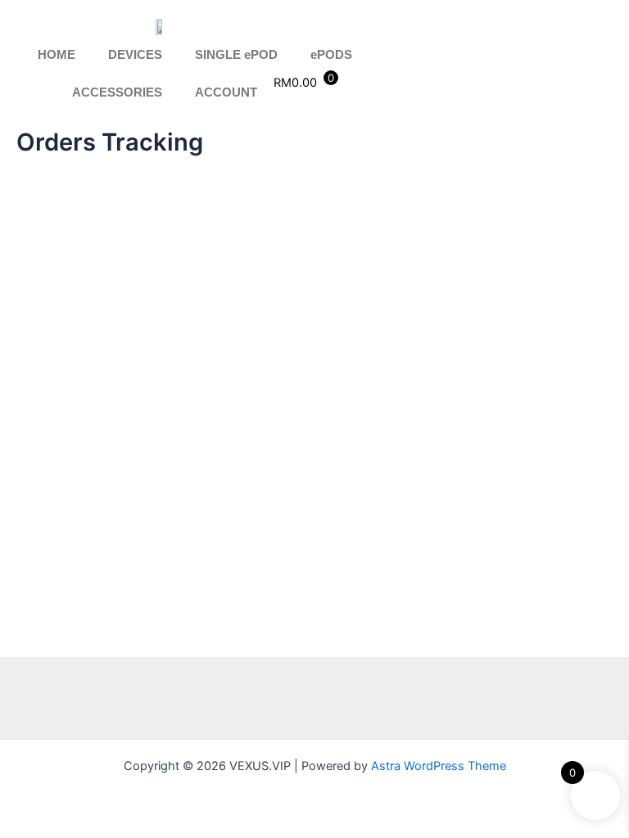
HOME (56, 54)
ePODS (331, 54)
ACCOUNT (226, 92)
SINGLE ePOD (236, 54)
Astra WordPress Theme (438, 766)
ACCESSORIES (117, 92)
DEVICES (135, 54)
